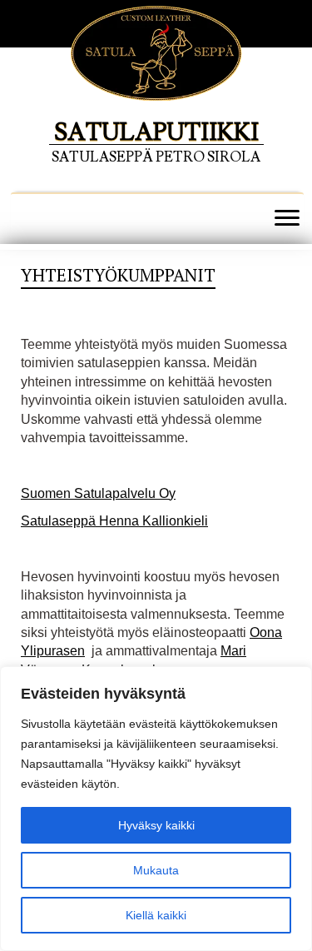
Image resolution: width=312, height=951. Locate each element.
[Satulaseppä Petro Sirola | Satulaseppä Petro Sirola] (156, 73)
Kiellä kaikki (156, 915)
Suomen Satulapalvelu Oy (98, 493)
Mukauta (156, 870)
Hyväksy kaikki (156, 825)
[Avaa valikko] (287, 219)
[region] (156, 808)
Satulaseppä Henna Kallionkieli (114, 521)
